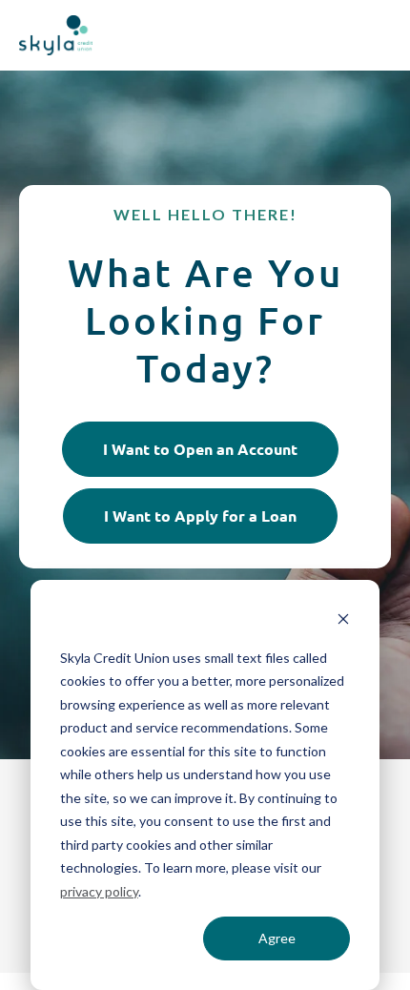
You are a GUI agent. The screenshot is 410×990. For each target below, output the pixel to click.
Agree (277, 938)
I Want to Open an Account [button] (200, 449)
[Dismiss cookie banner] (343, 621)
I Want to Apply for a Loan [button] (200, 515)
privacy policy (99, 891)
